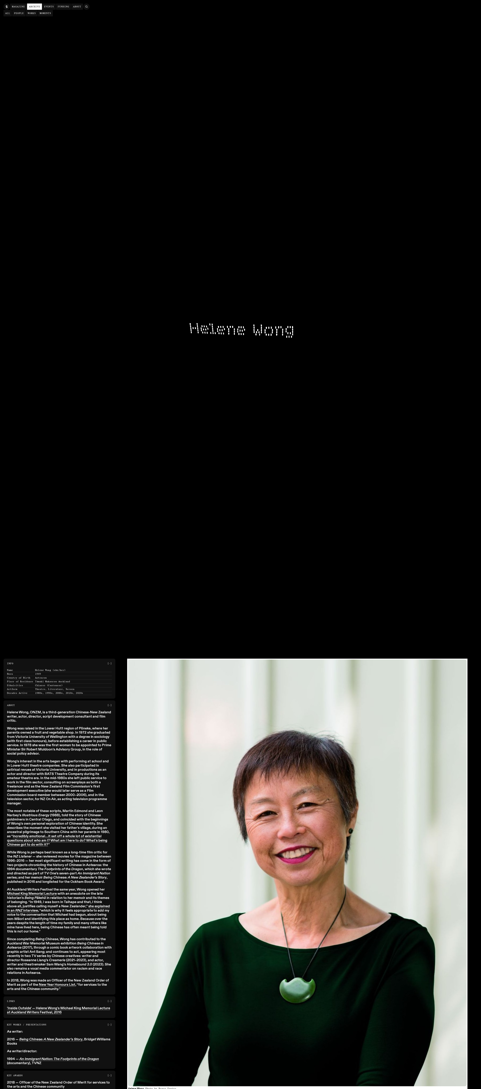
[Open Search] (86, 7)
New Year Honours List (57, 984)
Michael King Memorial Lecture (32, 893)
